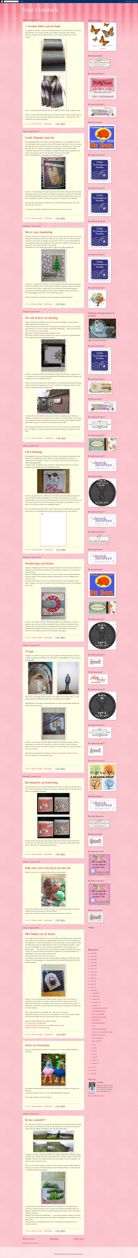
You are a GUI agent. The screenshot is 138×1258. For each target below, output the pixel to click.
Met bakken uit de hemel (40, 934)
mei (93, 1051)
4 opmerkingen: (48, 124)
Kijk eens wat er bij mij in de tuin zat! (48, 868)
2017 (92, 981)
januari (94, 1063)
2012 (92, 1070)
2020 (92, 972)
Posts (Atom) (35, 1243)
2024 (92, 959)
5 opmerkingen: (48, 1106)
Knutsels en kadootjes (31, 1027)
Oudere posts (79, 1238)
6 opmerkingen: (48, 769)
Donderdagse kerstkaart (39, 563)
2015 (92, 987)
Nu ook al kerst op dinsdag (41, 318)
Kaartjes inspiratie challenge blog (44, 335)
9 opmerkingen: (48, 304)
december (95, 993)
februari (94, 1060)
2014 (92, 990)
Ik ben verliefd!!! (35, 1120)
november (95, 996)
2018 (92, 978)
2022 (92, 966)
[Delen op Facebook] (62, 124)
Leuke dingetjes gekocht (39, 137)
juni (93, 1048)
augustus (94, 1005)
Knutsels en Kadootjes (59, 753)
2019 (92, 975)
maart (94, 1057)
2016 (92, 984)
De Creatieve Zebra (30, 1023)
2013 (92, 1067)
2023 (92, 963)
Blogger (81, 1254)
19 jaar (29, 651)
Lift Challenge (33, 452)
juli (93, 1045)
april (93, 1054)
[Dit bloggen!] (58, 124)
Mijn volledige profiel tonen (96, 1096)
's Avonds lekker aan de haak (42, 26)
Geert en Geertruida (37, 1045)
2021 (92, 969)
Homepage (54, 1238)
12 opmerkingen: (48, 550)
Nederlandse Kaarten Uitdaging (34, 1025)
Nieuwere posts (29, 1238)
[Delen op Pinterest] (64, 124)
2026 (92, 953)
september (95, 1002)
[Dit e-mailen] (56, 124)
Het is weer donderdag (38, 232)
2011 (92, 1073)
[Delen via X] (60, 124)
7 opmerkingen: (48, 218)
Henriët (101, 1083)
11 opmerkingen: (48, 438)
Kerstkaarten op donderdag (41, 782)
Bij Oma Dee (41, 416)
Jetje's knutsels (41, 9)
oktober (94, 999)
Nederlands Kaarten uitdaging (63, 203)
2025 (92, 956)
